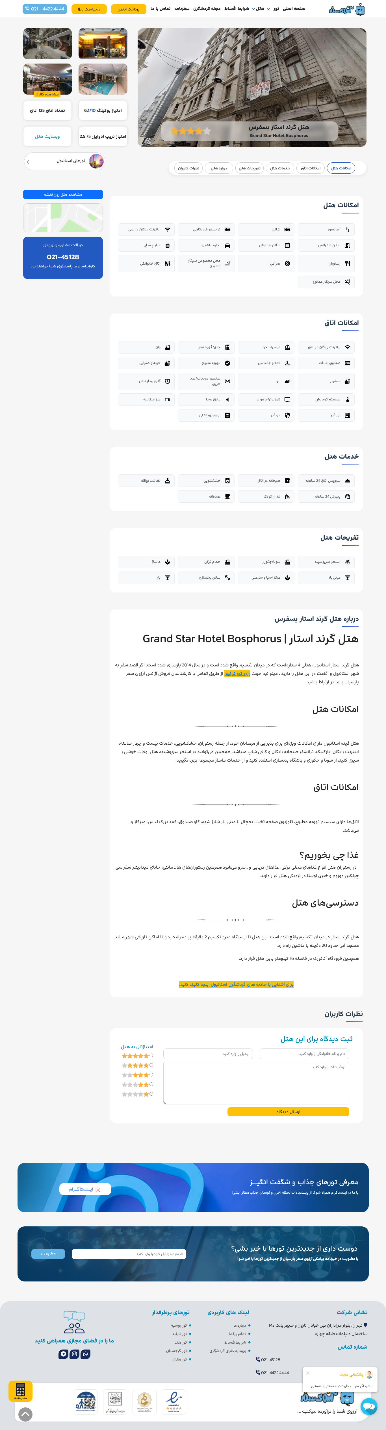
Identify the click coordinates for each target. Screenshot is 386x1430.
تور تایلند (179, 1334)
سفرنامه (182, 8)
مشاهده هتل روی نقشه (63, 194)
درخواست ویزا (89, 9)
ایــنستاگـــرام (81, 1189)
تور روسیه (179, 1325)
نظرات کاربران (188, 168)
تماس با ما (161, 8)
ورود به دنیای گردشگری (228, 1351)
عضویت (48, 1253)
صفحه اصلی (294, 8)
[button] (25, 1414)
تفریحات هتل (250, 168)
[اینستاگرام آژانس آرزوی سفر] (74, 1354)
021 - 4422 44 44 (47, 9)
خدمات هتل (280, 168)
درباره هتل (219, 168)
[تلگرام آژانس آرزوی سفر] (63, 1354)
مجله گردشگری (207, 8)
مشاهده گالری (47, 94)
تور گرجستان (176, 1351)
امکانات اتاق (310, 168)
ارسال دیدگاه (288, 1111)
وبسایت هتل (47, 136)
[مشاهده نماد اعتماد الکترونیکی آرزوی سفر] (174, 1401)
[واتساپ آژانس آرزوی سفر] (85, 1354)
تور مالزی (179, 1359)
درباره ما (239, 1325)
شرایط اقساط (236, 8)
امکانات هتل (341, 168)
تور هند (181, 1342)
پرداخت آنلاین (129, 9)
